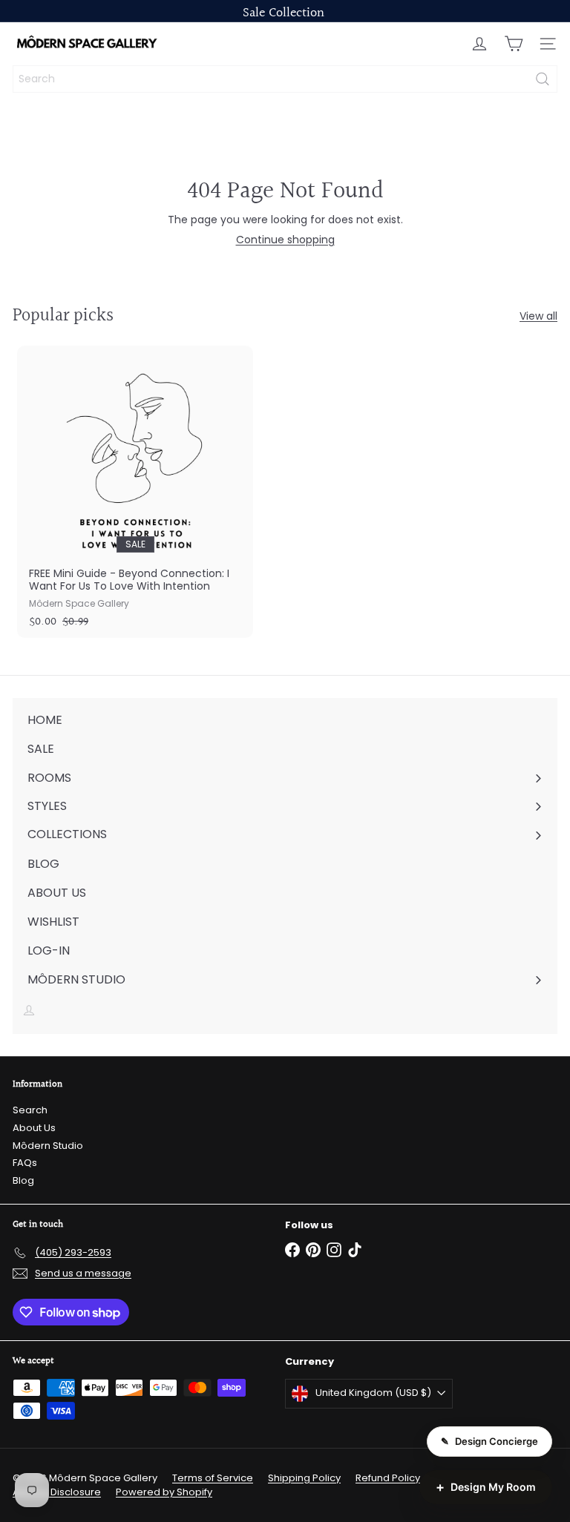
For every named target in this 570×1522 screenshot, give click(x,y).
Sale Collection (283, 13)
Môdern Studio (48, 1146)
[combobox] (285, 79)
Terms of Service (212, 1478)
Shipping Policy (304, 1478)
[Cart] (514, 43)
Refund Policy (388, 1478)
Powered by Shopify (164, 1492)
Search (30, 1110)
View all (538, 316)
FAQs (25, 1163)
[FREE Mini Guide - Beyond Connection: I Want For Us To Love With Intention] (135, 492)
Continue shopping (285, 239)
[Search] (542, 79)
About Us (34, 1128)
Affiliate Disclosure (57, 1492)
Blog (23, 1180)
